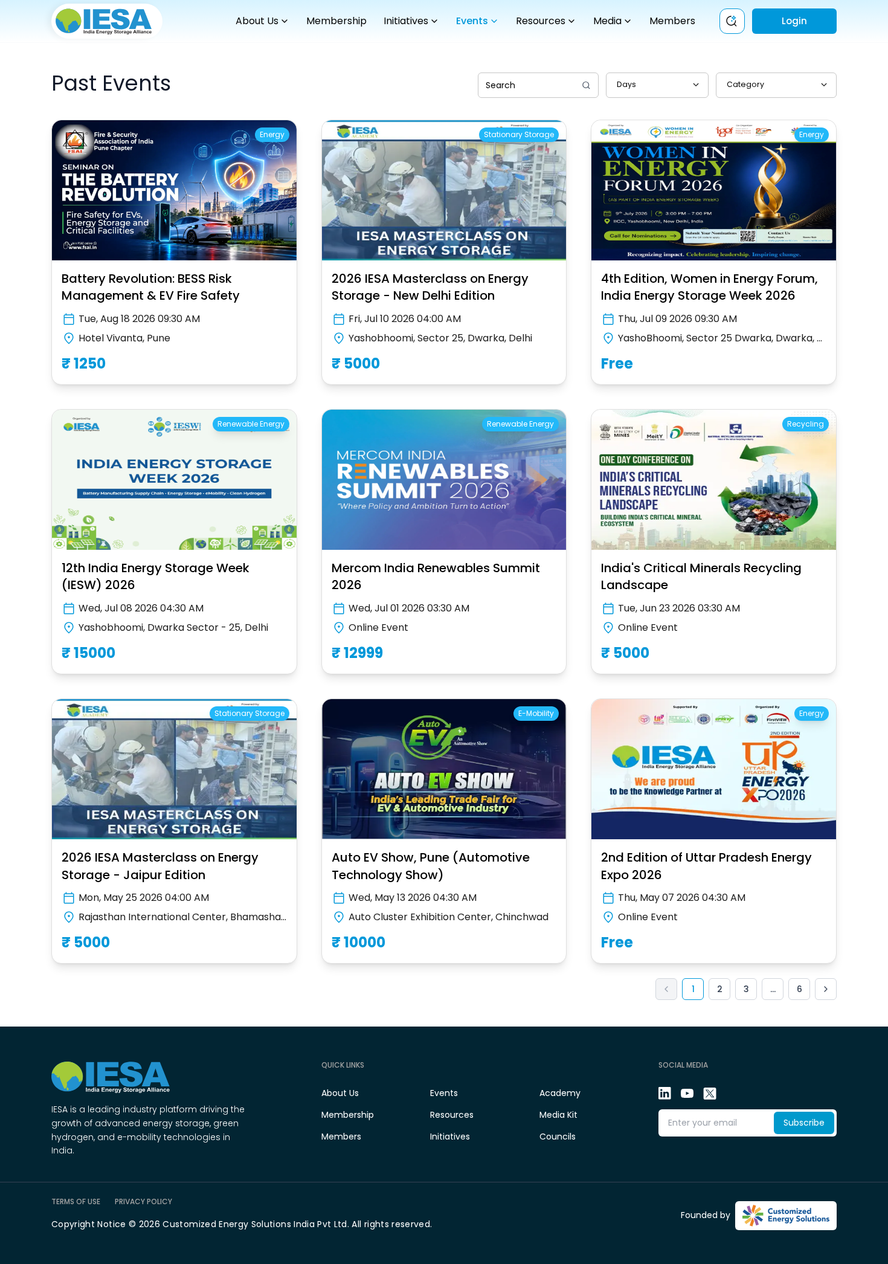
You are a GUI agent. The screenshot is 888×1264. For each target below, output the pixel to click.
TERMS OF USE (75, 1202)
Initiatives (406, 21)
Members (672, 21)
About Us (257, 21)
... (773, 989)
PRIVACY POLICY (143, 1202)
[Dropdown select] (657, 85)
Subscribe (804, 1123)
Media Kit (558, 1115)
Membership (336, 21)
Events (472, 21)
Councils (557, 1136)
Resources (540, 21)
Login (794, 21)
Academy (560, 1093)
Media (607, 21)
